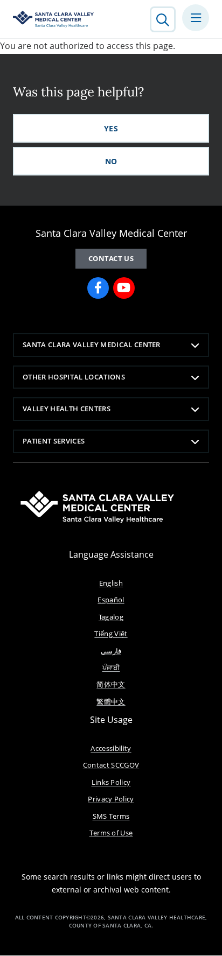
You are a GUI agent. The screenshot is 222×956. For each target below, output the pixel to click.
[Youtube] (124, 288)
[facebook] (98, 288)
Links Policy (111, 782)
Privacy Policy (111, 799)
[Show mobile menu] (195, 17)
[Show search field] (163, 19)
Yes (111, 128)
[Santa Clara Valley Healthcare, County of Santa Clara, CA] (53, 19)
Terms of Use (111, 833)
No (111, 161)
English (111, 583)
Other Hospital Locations (74, 377)
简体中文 (110, 684)
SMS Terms (111, 816)
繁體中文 (110, 701)
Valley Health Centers (66, 408)
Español (111, 599)
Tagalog (111, 617)
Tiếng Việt (110, 633)
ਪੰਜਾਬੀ (111, 667)
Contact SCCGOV (111, 765)
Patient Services (54, 441)
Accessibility (111, 748)
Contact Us (111, 258)
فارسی (111, 651)
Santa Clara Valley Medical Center (92, 344)
